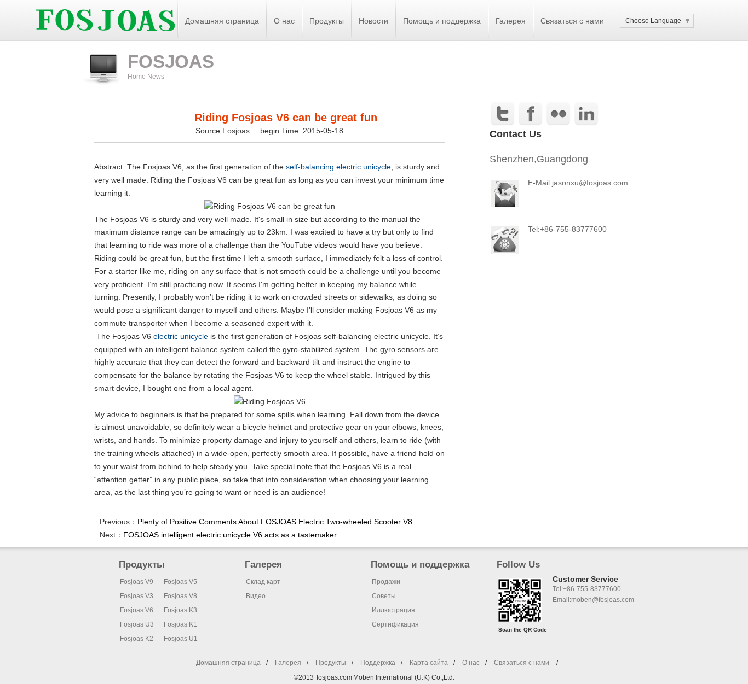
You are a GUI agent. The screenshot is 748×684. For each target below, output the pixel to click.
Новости (373, 20)
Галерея (288, 663)
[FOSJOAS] (105, 39)
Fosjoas (237, 130)
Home (137, 76)
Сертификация (395, 624)
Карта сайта (429, 663)
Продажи (386, 582)
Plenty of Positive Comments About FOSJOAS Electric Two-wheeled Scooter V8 (274, 521)
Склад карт (263, 582)
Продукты (330, 663)
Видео (256, 596)
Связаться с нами (572, 20)
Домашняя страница (222, 20)
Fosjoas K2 (136, 638)
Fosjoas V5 (180, 582)
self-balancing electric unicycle (338, 166)
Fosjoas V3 (136, 596)
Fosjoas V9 (136, 582)
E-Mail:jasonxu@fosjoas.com (578, 182)
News (155, 76)
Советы (384, 596)
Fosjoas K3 (180, 610)
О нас (284, 20)
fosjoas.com (334, 677)
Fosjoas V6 (136, 610)
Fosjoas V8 (180, 596)
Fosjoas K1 (180, 624)
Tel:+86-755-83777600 (567, 229)
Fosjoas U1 (181, 638)
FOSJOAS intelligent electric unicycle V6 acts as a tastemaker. (230, 534)
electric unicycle (181, 336)
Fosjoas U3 (137, 624)
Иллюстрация (393, 610)
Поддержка (377, 663)
